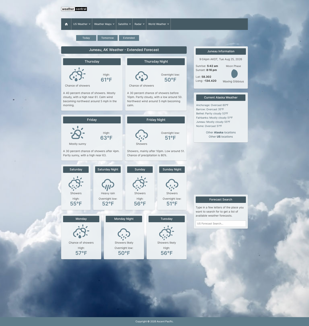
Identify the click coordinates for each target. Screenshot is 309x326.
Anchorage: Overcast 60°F (212, 105)
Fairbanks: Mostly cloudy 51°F (214, 117)
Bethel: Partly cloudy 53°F (212, 113)
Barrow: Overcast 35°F (210, 109)
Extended (129, 37)
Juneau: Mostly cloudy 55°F (213, 121)
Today (86, 37)
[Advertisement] (189, 9)
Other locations (221, 132)
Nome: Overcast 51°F (209, 126)
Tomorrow (107, 37)
